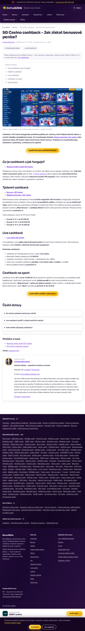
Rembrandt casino (28, 450)
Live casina (34, 568)
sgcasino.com (14, 351)
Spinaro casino (30, 475)
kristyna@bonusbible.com (30, 374)
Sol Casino (52, 461)
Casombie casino (74, 483)
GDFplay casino (32, 477)
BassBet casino (55, 477)
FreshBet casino (76, 450)
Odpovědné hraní (64, 549)
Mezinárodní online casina (11, 510)
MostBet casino (30, 438)
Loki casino (66, 488)
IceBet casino (58, 480)
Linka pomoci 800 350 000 (11, 596)
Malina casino (54, 458)
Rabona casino (74, 475)
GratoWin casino (42, 461)
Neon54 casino (41, 475)
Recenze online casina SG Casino (20, 167)
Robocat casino (66, 458)
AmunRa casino (7, 477)
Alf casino (44, 452)
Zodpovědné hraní (52, 523)
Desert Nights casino (30, 447)
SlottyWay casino (74, 486)
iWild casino (23, 480)
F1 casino (65, 472)
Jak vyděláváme (23, 57)
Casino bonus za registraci (19, 423)
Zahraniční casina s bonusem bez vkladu (56, 510)
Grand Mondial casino (21, 458)
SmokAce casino (19, 486)
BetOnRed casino (17, 438)
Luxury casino (43, 469)
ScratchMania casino (54, 488)
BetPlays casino (53, 438)
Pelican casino (43, 477)
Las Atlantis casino (50, 494)
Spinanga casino (53, 475)
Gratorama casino (72, 494)
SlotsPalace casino (30, 488)
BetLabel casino (31, 491)
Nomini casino (65, 438)
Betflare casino (40, 450)
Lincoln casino (7, 475)
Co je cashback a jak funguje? (19, 68)
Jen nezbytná (49, 627)
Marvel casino (56, 472)
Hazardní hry (37, 15)
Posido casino (45, 472)
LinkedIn (27, 370)
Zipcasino (74, 488)
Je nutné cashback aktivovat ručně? (21, 313)
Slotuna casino (7, 483)
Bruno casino (63, 486)
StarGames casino (19, 491)
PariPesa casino (7, 463)
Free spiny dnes (50, 425)
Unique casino (34, 458)
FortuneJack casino (9, 497)
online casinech (40, 174)
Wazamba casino (8, 461)
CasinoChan (30, 483)
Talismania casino (26, 494)
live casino (72, 137)
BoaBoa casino (13, 472)
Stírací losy (60, 15)
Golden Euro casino (44, 491)
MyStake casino (7, 441)
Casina (4, 15)
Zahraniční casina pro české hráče (31, 507)
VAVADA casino (74, 472)
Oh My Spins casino (61, 455)
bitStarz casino (7, 486)
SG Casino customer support (18, 346)
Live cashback (13, 75)
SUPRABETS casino (66, 452)
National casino (66, 447)
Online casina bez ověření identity (69, 507)
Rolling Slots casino (17, 444)
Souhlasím (35, 627)
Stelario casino (32, 469)
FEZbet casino (31, 486)
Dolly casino (53, 486)
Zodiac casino (66, 463)
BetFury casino (40, 441)
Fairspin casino (31, 463)
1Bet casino (42, 488)
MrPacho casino (41, 438)
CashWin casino (18, 475)
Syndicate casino (8, 488)
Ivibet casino (64, 475)
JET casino (76, 458)
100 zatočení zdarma (17, 425)
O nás (60, 546)
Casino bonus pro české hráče (28, 428)
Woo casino (32, 480)
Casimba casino (13, 494)
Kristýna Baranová (8, 42)
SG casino (75, 441)
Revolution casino (39, 466)
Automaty (25, 15)
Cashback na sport (15, 79)
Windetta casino (54, 447)
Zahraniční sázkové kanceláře (31, 510)
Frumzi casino (75, 438)
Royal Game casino (64, 461)
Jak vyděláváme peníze (66, 538)
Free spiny (5, 423)
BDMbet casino (13, 466)
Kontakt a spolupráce (22, 397)
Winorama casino (20, 477)
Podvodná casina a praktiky (20, 523)
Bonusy (14, 15)
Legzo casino (19, 461)
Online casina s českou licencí (68, 557)
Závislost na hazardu (38, 523)
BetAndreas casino (69, 491)
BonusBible (6, 27)
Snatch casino (57, 491)
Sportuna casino (30, 444)
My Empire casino (26, 466)
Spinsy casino (42, 447)
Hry (31, 560)
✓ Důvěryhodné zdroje (12, 48)
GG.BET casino (38, 494)
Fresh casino (6, 447)
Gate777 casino (13, 455)
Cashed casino (51, 450)
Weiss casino (68, 466)
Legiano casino (13, 480)
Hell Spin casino (20, 469)
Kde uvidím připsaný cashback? (19, 327)
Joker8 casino (74, 455)
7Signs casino (55, 463)
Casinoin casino (30, 461)
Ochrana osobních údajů (66, 553)
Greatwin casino (48, 455)
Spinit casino (50, 466)
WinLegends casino (70, 480)
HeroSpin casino (19, 463)
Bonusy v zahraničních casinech (53, 423)
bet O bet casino (25, 455)
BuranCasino (23, 472)
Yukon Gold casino (14, 450)
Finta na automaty (50, 507)
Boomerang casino (55, 469)
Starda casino (36, 455)
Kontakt (60, 542)
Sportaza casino (52, 444)
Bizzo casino (41, 444)
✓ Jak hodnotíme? (30, 48)
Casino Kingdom (75, 444)
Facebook (35, 370)
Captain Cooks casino (45, 480)
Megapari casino (64, 441)
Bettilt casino (51, 483)
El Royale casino (42, 486)
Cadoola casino (68, 469)
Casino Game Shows (37, 549)
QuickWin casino (52, 441)
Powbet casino (7, 458)
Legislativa (6, 523)
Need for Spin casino (22, 452)
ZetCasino (5, 444)
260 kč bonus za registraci (34, 425)
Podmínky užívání (64, 560)
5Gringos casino (62, 483)
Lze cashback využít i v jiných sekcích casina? (25, 320)
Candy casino (7, 491)
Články (22, 20)
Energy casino (17, 447)
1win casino (19, 488)
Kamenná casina (35, 564)
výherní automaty (60, 137)
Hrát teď (74, 613)
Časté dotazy (13, 82)
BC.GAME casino (19, 483)
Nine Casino (6, 438)
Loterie (49, 15)
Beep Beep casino (44, 463)
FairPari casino (77, 461)
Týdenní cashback (15, 72)
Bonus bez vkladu (36, 423)
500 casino (59, 466)
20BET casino (29, 441)
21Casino (11, 469)
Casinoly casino (53, 452)
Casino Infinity (34, 452)
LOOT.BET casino (63, 450)
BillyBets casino (34, 472)
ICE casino (61, 494)
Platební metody (9, 20)
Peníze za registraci (63, 425)
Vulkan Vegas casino (68, 477)
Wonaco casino (40, 483)
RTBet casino (44, 458)
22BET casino (19, 441)
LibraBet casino (64, 444)
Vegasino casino (7, 452)
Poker (32, 579)
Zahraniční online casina (10, 507)
